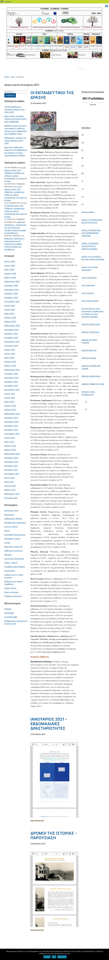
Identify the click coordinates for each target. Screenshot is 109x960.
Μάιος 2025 (9, 313)
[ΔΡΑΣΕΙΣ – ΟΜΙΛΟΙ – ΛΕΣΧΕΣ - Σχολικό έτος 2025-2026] (54, 33)
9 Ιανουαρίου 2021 (37, 734)
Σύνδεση (8, 2)
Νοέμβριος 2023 (11, 382)
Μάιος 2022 (9, 442)
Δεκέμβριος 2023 (11, 378)
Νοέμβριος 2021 (11, 466)
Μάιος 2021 (9, 482)
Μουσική (7, 555)
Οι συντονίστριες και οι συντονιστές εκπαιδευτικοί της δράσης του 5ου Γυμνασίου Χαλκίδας (92, 312)
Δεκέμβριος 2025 (11, 289)
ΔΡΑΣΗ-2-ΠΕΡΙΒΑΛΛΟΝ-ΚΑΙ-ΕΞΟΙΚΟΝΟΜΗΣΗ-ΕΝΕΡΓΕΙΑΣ (91, 233)
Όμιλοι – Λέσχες (11, 563)
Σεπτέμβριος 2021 (11, 474)
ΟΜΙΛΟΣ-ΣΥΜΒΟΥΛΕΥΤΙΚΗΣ (93, 384)
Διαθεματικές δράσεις (13, 518)
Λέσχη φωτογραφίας (90, 301)
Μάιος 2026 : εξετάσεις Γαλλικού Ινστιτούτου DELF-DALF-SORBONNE (15, 119)
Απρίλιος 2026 (10, 273)
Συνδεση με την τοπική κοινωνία (13, 576)
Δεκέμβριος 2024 (11, 330)
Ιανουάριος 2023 (11, 418)
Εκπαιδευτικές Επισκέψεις (15, 523)
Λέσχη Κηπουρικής (89, 278)
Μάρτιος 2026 (10, 277)
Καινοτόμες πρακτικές (13, 546)
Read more (62, 957)
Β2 (83, 158)
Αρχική (6, 77)
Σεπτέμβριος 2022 (11, 434)
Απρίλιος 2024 (10, 361)
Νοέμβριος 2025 (11, 293)
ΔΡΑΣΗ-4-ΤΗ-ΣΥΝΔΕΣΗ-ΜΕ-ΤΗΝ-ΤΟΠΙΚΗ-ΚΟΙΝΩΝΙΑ (93, 258)
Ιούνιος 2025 (9, 309)
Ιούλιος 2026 (9, 261)
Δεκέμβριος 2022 (11, 422)
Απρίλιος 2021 (10, 486)
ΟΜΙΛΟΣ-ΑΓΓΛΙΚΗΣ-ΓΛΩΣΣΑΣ (89, 341)
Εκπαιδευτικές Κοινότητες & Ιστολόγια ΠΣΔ (15, 622)
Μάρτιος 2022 (10, 450)
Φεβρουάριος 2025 (12, 325)
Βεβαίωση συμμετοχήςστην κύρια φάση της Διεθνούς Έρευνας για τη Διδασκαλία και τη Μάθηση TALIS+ (15, 130)
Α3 (83, 135)
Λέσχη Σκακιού (88, 293)
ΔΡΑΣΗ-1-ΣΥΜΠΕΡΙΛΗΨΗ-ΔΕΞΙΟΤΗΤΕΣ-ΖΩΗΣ (92, 221)
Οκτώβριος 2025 (11, 297)
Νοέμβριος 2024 (11, 333)
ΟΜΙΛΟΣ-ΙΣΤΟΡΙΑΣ (89, 358)
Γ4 (82, 204)
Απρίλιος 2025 (10, 317)
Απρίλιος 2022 (10, 446)
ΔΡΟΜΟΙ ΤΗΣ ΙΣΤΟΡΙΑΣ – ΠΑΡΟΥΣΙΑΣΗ (53, 835)
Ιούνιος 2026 (9, 265)
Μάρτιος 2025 (10, 321)
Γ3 (83, 197)
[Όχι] (106, 954)
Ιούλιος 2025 (9, 305)
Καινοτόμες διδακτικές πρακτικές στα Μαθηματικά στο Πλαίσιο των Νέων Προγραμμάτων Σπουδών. (15, 151)
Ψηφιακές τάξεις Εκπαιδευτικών (88, 393)
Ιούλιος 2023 (9, 394)
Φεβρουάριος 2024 (12, 370)
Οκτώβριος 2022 (11, 430)
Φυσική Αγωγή (10, 588)
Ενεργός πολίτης (11, 526)
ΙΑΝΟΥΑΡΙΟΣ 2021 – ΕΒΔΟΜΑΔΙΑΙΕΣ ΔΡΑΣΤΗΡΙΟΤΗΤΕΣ (48, 724)
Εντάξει (47, 957)
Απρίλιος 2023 (10, 406)
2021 (12, 77)
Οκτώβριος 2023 (11, 386)
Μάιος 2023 (9, 402)
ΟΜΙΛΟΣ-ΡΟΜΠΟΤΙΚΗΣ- (91, 376)
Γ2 (83, 189)
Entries (9, 613)
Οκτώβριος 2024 (11, 338)
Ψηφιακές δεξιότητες (13, 596)
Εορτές (7, 530)
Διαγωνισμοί (9, 515)
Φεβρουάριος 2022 (12, 454)
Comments (10, 617)
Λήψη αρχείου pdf (37, 820)
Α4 (83, 142)
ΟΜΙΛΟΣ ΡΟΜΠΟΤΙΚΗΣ (91, 324)
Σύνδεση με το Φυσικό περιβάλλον (13, 582)
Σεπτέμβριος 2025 (11, 301)
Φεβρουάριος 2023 (12, 414)
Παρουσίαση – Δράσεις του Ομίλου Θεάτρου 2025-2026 (15, 140)
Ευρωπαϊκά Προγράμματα (14, 535)
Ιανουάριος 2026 (11, 285)
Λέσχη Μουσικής (88, 285)
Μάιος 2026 (9, 269)
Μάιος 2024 (9, 358)
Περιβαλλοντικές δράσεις (14, 567)
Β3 (83, 166)
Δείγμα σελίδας (88, 212)
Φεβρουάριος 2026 (12, 281)
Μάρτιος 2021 (10, 490)
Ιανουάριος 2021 (11, 498)
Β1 (82, 150)
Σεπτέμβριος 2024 (11, 341)
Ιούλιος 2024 (9, 350)
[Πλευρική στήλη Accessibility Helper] (106, 6)
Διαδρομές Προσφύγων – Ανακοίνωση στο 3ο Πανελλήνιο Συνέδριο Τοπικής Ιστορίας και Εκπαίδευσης (15, 227)
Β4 (83, 173)
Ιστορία (7, 543)
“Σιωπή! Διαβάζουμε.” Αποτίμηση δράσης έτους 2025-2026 (14, 109)
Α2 (86, 409)
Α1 (86, 402)
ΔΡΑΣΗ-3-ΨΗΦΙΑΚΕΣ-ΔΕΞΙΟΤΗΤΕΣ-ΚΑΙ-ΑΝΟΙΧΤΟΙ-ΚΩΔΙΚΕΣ (90, 246)
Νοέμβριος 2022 (11, 426)
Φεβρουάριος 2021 (11, 494)
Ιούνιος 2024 (9, 354)
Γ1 (82, 181)
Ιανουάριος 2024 (11, 374)
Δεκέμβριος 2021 (11, 462)
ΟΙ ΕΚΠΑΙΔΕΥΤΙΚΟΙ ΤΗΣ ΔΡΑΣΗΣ (52, 95)
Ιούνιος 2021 (9, 478)
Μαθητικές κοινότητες (13, 551)
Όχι (54, 957)
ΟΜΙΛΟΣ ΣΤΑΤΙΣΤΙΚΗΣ (90, 332)
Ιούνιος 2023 (9, 398)
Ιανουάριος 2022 (11, 458)
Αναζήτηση (102, 69)
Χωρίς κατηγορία (11, 592)
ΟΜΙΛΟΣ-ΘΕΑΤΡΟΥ (89, 350)
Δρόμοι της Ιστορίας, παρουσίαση (90, 268)
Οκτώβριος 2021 (11, 470)
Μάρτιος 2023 (10, 410)
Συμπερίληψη (9, 571)
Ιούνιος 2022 (9, 438)
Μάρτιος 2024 (10, 366)
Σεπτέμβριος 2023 (11, 390)
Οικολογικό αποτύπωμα (14, 559)
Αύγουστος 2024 (11, 346)
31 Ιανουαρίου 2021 (38, 103)
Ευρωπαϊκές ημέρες (12, 538)
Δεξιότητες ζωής (11, 510)
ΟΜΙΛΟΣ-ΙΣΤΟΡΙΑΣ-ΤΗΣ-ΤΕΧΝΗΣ (91, 367)
